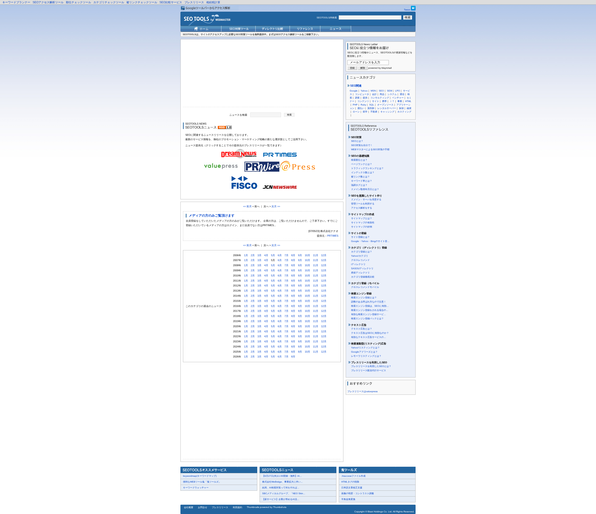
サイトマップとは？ (361, 218)
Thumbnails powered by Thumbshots (266, 507)
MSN (373, 90)
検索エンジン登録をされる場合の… (369, 310)
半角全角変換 (348, 499)
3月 (259, 255)
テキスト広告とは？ (361, 328)
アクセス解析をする (361, 208)
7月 (286, 255)
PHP (355, 104)
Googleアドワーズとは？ (364, 352)
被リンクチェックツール (141, 2)
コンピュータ (362, 94)
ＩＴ (392, 101)
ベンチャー (398, 97)
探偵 (401, 108)
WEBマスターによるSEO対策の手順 (370, 149)
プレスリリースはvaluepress (362, 391)
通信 (402, 94)
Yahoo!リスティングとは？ (365, 347)
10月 (307, 255)
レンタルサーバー (386, 108)
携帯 (384, 101)
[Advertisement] (262, 74)
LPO (397, 90)
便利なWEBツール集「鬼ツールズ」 (202, 481)
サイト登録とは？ (360, 237)
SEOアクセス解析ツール (48, 2)
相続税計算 (213, 2)
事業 (399, 101)
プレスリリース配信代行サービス (368, 370)
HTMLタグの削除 (350, 481)
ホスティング (404, 111)
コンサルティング (379, 97)
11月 (315, 255)
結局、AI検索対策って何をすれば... (280, 487)
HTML (408, 101)
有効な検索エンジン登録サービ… (368, 314)
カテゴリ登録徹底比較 (362, 277)
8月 (293, 255)
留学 (365, 111)
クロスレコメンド (360, 260)
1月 (246, 255)
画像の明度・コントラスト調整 (357, 493)
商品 (382, 94)
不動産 (373, 111)
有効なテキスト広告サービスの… (368, 337)
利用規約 (237, 507)
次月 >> (275, 206)
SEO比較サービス (170, 2)
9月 (300, 255)
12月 (323, 255)
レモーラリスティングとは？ (366, 356)
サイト (375, 101)
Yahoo (364, 90)
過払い (360, 108)
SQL (371, 104)
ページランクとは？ (361, 164)
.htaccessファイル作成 (353, 476)
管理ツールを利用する (362, 203)
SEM (389, 90)
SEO (381, 90)
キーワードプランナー (16, 2)
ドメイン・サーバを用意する (366, 199)
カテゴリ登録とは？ (361, 251)
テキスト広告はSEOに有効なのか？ (370, 333)
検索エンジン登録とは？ (364, 297)
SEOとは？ (357, 141)
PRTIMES (332, 235)
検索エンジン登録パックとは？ (367, 318)
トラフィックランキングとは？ (367, 168)
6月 (280, 255)
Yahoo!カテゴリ (359, 256)
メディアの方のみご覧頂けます (211, 215)
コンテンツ (363, 101)
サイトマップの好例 (361, 226)
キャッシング (387, 111)
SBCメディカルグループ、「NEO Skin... (283, 493)
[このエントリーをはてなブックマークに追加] (413, 9)
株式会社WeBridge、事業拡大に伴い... (282, 481)
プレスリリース (194, 2)
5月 (273, 255)
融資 (409, 108)
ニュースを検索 (238, 114)
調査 (357, 97)
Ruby (363, 104)
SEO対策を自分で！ (361, 145)
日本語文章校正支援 (351, 487)
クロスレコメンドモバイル (365, 287)
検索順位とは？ (359, 160)
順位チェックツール (78, 2)
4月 (266, 255)
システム (392, 94)
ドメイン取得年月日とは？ (365, 189)
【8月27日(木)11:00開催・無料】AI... (282, 476)
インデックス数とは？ (362, 172)
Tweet (407, 9)
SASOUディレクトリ (362, 268)
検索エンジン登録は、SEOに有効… (370, 306)
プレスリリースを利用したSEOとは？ (371, 366)
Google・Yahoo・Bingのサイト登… (370, 241)
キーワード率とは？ (361, 181)
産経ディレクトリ (360, 272)
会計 (374, 94)
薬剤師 (370, 108)
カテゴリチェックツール (108, 2)
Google (354, 90)
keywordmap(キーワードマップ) (200, 476)
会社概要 (188, 507)
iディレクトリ (358, 264)
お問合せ (202, 507)
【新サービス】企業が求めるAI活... (280, 499)
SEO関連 (355, 85)
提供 (365, 97)
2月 (253, 255)
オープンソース (385, 104)
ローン (356, 111)
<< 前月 (247, 206)
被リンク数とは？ (360, 176)
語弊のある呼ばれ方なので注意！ (368, 301)
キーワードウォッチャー (196, 487)
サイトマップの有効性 (362, 222)
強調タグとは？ (359, 185)
